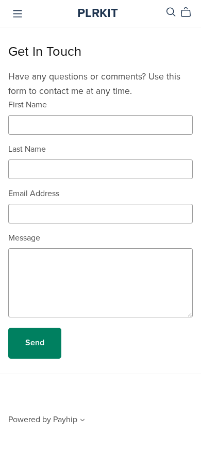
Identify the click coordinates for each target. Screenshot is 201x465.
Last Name (27, 149)
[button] (82, 421)
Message (24, 238)
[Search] (171, 12)
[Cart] (190, 12)
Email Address (33, 193)
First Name (27, 105)
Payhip (65, 419)
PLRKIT (97, 13)
